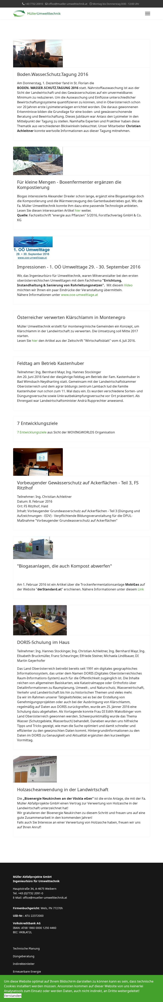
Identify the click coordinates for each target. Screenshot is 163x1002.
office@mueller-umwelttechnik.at (67, 4)
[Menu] (147, 13)
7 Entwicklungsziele (37, 423)
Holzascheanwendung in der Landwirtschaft (62, 789)
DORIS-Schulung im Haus (43, 642)
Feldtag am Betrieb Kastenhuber (50, 363)
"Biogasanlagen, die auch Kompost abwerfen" (64, 566)
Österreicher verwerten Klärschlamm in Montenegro (71, 317)
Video (128, 285)
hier (78, 210)
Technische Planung (26, 948)
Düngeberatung (23, 956)
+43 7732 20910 (34, 4)
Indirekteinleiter (24, 964)
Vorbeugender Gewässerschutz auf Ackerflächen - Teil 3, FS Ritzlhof (78, 485)
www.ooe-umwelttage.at (79, 295)
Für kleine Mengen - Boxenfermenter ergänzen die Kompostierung (69, 184)
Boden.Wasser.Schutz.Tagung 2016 (52, 74)
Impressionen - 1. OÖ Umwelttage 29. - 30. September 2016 (79, 267)
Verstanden (12, 995)
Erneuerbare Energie (27, 971)
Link (141, 589)
